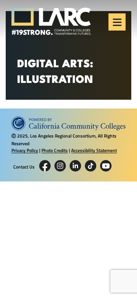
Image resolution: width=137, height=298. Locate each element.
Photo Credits (54, 150)
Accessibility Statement (94, 150)
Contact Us (24, 167)
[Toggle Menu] (117, 22)
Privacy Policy (24, 150)
